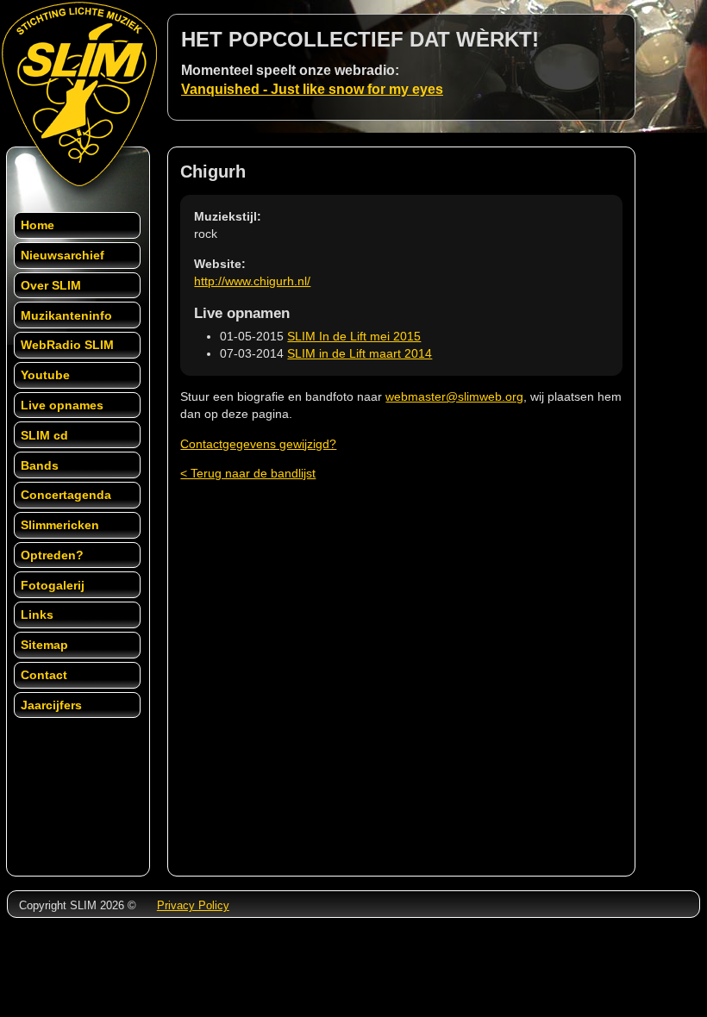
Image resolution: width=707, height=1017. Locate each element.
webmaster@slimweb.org (454, 396)
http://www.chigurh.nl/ (252, 281)
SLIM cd (44, 435)
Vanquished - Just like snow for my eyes (312, 89)
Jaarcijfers (51, 705)
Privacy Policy (193, 905)
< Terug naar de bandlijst (248, 473)
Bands (40, 465)
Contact (44, 675)
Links (37, 614)
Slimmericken (60, 525)
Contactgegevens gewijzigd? (258, 444)
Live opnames (62, 405)
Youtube (45, 375)
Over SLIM (51, 285)
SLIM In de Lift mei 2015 (354, 336)
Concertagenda (66, 495)
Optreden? (52, 555)
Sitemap (44, 645)
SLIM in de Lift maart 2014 (359, 353)
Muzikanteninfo (66, 315)
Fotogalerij (52, 585)
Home (37, 225)
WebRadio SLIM (67, 345)
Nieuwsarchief (62, 255)
